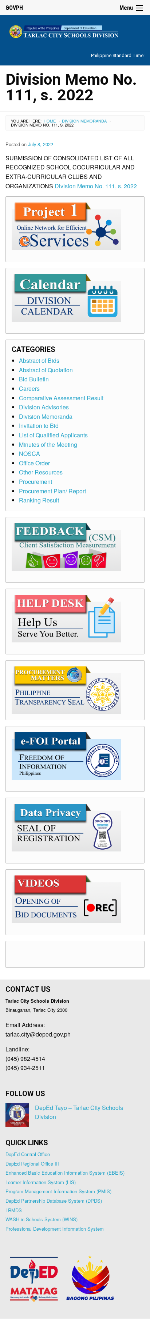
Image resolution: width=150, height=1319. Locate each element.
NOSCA (29, 453)
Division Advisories (44, 407)
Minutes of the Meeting (48, 444)
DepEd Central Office (27, 1154)
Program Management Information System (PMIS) (58, 1191)
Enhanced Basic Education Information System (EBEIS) (65, 1172)
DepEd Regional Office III (32, 1163)
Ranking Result (39, 500)
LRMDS (13, 1210)
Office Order (34, 463)
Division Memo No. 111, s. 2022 (96, 186)
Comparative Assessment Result (61, 398)
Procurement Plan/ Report (52, 491)
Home (50, 121)
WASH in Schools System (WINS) (41, 1219)
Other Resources (41, 472)
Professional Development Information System (54, 1228)
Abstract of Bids (39, 360)
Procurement (35, 481)
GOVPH (14, 7)
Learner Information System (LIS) (40, 1182)
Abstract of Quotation (46, 370)
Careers (29, 388)
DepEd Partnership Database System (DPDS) (53, 1200)
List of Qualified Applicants (53, 435)
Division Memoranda (84, 121)
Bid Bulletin (34, 379)
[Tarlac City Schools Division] (75, 30)
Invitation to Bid (39, 425)
